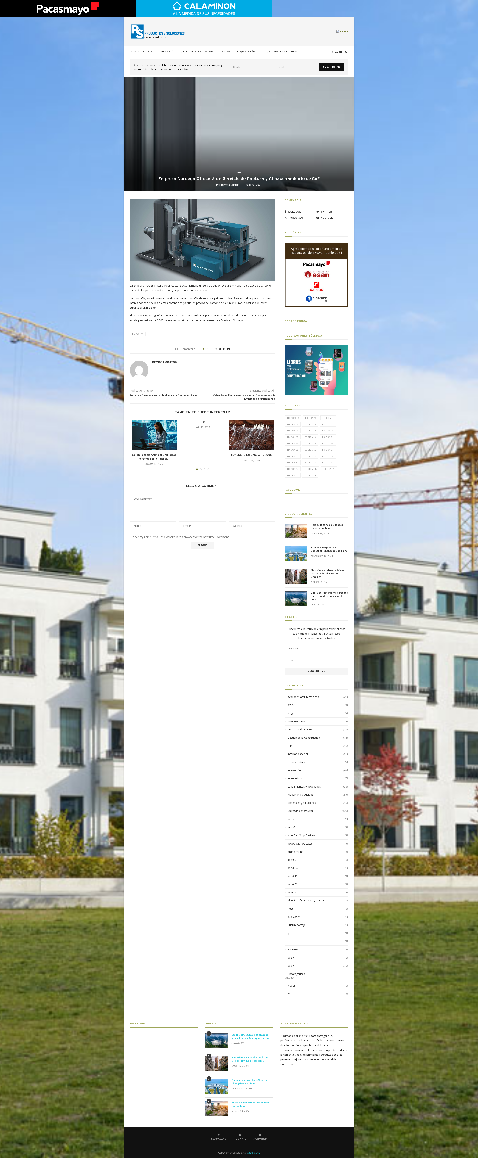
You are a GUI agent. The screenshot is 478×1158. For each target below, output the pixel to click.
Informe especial (142, 51)
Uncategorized (296, 974)
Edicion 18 (327, 430)
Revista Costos (230, 185)
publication (318, 917)
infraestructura (318, 762)
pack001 (318, 859)
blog (318, 713)
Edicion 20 (310, 437)
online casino (318, 851)
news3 (318, 827)
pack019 (318, 876)
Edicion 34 (327, 456)
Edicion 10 (310, 418)
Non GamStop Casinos (318, 835)
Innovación (167, 51)
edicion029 (293, 418)
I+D (239, 172)
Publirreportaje (318, 925)
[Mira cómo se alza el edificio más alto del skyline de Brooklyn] (296, 576)
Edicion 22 (292, 443)
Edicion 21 (327, 437)
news (318, 819)
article (318, 705)
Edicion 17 (310, 430)
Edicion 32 (310, 456)
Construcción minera (318, 729)
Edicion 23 (310, 443)
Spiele (318, 965)
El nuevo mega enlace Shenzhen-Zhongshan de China (329, 549)
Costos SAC (253, 1152)
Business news (318, 721)
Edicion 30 (292, 456)
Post (318, 908)
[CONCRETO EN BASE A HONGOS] (251, 435)
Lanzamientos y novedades (318, 786)
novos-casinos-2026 (318, 843)
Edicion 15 (327, 424)
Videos (318, 985)
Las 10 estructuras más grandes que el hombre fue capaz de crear (329, 596)
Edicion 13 (310, 424)
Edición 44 (310, 475)
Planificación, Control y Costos (318, 900)
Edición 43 (292, 475)
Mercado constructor (318, 811)
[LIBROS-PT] (316, 348)
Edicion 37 (292, 462)
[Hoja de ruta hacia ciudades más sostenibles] (296, 531)
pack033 (318, 884)
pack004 (318, 868)
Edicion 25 (292, 449)
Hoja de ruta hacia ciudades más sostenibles (327, 527)
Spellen (318, 957)
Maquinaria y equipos (282, 51)
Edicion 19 (292, 437)
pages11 (318, 892)
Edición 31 (328, 469)
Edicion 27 (327, 449)
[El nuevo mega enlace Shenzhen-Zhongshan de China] (296, 553)
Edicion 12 (292, 424)
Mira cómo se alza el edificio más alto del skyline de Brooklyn (327, 574)
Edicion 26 (310, 449)
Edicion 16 (137, 334)
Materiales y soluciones (198, 51)
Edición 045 (311, 469)
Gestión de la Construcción (318, 737)
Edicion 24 (327, 443)
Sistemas (318, 949)
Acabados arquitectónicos (241, 51)
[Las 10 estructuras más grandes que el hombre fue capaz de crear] (296, 598)
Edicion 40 (327, 462)
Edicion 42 (292, 469)
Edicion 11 (328, 418)
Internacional (318, 778)
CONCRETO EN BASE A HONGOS (251, 455)
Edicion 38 (310, 462)
